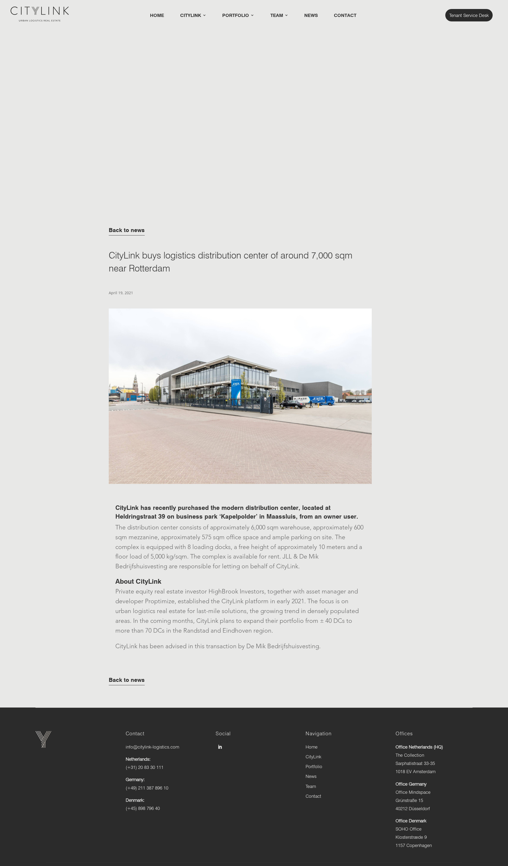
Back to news (127, 230)
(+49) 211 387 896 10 (147, 788)
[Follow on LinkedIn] (220, 747)
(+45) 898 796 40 (143, 808)
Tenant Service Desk (469, 15)
